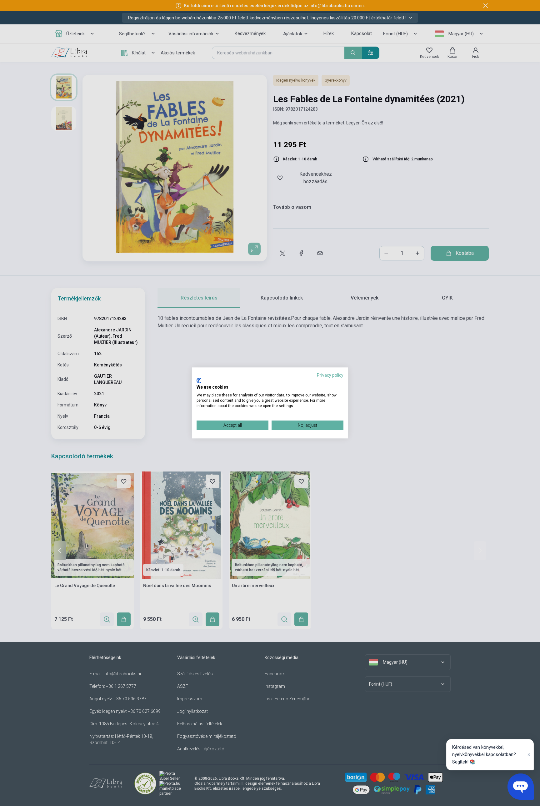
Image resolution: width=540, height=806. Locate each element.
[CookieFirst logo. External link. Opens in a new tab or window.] (199, 380)
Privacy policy (330, 375)
